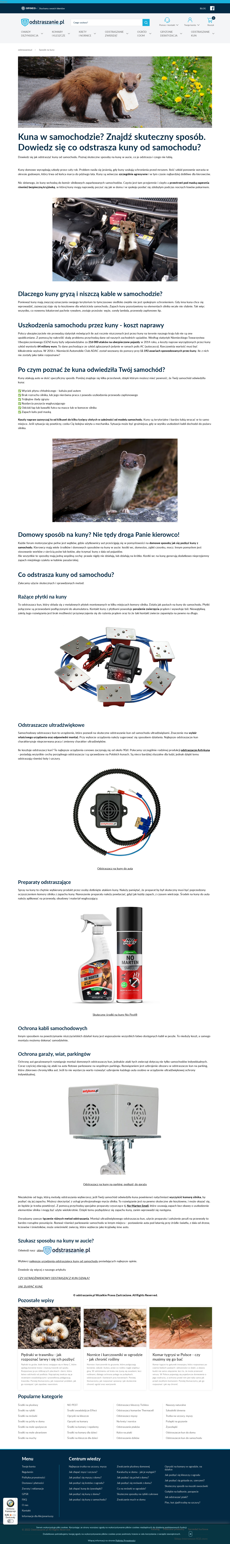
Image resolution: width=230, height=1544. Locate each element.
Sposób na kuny (46, 49)
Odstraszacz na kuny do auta (115, 868)
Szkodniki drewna (175, 1410)
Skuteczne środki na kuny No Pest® (115, 1014)
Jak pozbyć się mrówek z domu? (134, 1483)
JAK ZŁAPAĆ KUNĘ (30, 1286)
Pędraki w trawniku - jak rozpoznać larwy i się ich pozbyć (48, 1357)
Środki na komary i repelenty (83, 1427)
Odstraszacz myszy (127, 1416)
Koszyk (210, 21)
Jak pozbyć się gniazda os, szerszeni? (185, 1480)
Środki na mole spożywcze (32, 1427)
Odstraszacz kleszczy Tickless (133, 1405)
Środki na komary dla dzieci (82, 1432)
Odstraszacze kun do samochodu (184, 1438)
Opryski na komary (77, 1421)
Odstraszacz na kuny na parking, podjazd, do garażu (115, 1184)
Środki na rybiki (26, 1410)
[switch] (10, 1521)
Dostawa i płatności (33, 1483)
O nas (25, 1505)
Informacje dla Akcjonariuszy (37, 1516)
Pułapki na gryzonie (176, 1421)
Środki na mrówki (27, 1416)
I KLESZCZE (58, 33)
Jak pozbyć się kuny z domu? (84, 1494)
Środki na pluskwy (28, 1405)
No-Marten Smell (137, 1206)
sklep (40, 1250)
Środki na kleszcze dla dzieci (82, 1438)
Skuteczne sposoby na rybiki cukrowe (137, 1494)
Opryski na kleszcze (78, 1416)
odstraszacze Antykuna (195, 750)
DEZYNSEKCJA (29, 33)
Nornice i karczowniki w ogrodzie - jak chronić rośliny (115, 1357)
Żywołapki (171, 1427)
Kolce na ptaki (124, 1432)
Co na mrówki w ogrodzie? (131, 1488)
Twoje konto (190, 24)
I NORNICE (85, 33)
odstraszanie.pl (42, 22)
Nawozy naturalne (176, 1405)
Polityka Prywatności (125, 1540)
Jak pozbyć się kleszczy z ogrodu (182, 1475)
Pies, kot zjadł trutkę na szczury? (182, 1502)
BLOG (203, 8)
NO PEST (72, 1405)
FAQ (24, 1499)
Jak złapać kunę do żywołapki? (85, 1488)
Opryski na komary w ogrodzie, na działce (183, 1468)
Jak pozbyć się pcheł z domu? (133, 1477)
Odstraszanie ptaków (128, 1427)
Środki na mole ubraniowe (32, 1432)
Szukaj (146, 22)
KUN (200, 33)
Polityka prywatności (33, 1477)
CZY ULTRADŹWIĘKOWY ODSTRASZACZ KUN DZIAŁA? (54, 1278)
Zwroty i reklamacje (33, 1488)
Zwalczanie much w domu (131, 1499)
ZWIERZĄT (114, 33)
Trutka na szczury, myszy (179, 1416)
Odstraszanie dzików (128, 1438)
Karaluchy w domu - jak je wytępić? (136, 1472)
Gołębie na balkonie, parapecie (181, 1491)
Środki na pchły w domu (31, 1421)
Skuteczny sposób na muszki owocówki (186, 1486)
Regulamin (27, 1472)
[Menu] (16, 1500)
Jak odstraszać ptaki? (176, 1497)
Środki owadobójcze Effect (82, 1410)
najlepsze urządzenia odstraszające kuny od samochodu (63, 1261)
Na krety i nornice (126, 1421)
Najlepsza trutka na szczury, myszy (88, 1466)
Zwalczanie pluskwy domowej (133, 1466)
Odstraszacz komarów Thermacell (135, 1410)
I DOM (142, 33)
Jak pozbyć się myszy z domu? (85, 1477)
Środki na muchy (27, 1438)
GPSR (25, 1494)
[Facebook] (212, 8)
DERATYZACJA (168, 33)
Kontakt (26, 1510)
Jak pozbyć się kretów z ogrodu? (86, 1483)
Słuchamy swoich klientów (52, 8)
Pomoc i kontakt (167, 24)
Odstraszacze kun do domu (181, 1432)
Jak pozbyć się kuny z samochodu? (88, 1499)
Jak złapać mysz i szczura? (83, 1472)
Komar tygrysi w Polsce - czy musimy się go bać (176, 1357)
